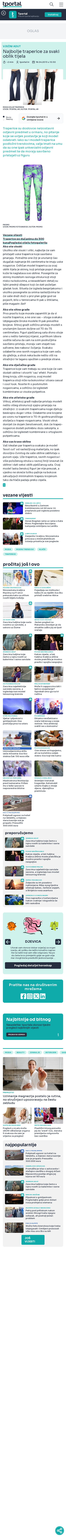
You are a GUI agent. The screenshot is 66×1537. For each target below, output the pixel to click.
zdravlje (35, 1052)
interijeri (50, 1052)
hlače (42, 549)
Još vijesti (30, 1239)
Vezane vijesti (12, 235)
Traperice (10, 554)
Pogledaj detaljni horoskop (33, 965)
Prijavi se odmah (16, 1035)
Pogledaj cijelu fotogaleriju (28, 242)
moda (8, 549)
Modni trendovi (25, 549)
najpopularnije (20, 1145)
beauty (20, 1052)
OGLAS (33, 31)
